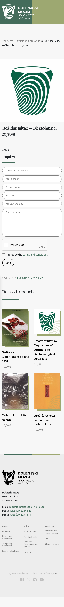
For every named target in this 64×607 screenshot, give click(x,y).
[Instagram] (35, 580)
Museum (6, 531)
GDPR (47, 539)
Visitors (27, 526)
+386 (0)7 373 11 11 (20, 514)
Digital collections (10, 551)
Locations (28, 552)
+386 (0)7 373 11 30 (20, 510)
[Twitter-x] (29, 580)
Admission (49, 526)
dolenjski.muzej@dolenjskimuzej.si (28, 506)
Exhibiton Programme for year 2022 (30, 544)
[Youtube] (42, 580)
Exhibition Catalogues (30, 277)
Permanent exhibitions (7, 537)
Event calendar (30, 537)
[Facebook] (22, 580)
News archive (30, 531)
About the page (52, 544)
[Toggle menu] (59, 12)
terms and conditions (35, 254)
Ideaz (55, 573)
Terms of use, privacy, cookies (52, 532)
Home (5, 526)
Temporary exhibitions (7, 544)
